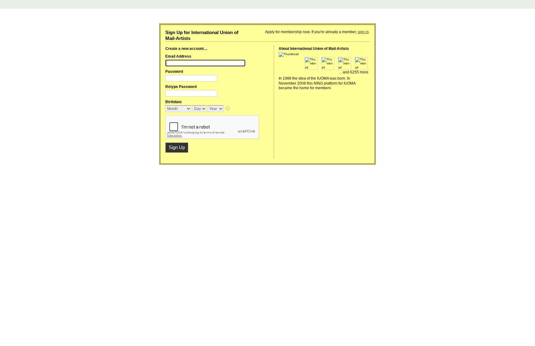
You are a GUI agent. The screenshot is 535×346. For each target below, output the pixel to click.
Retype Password (181, 87)
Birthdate (173, 102)
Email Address (178, 56)
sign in (363, 32)
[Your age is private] (228, 109)
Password (174, 71)
